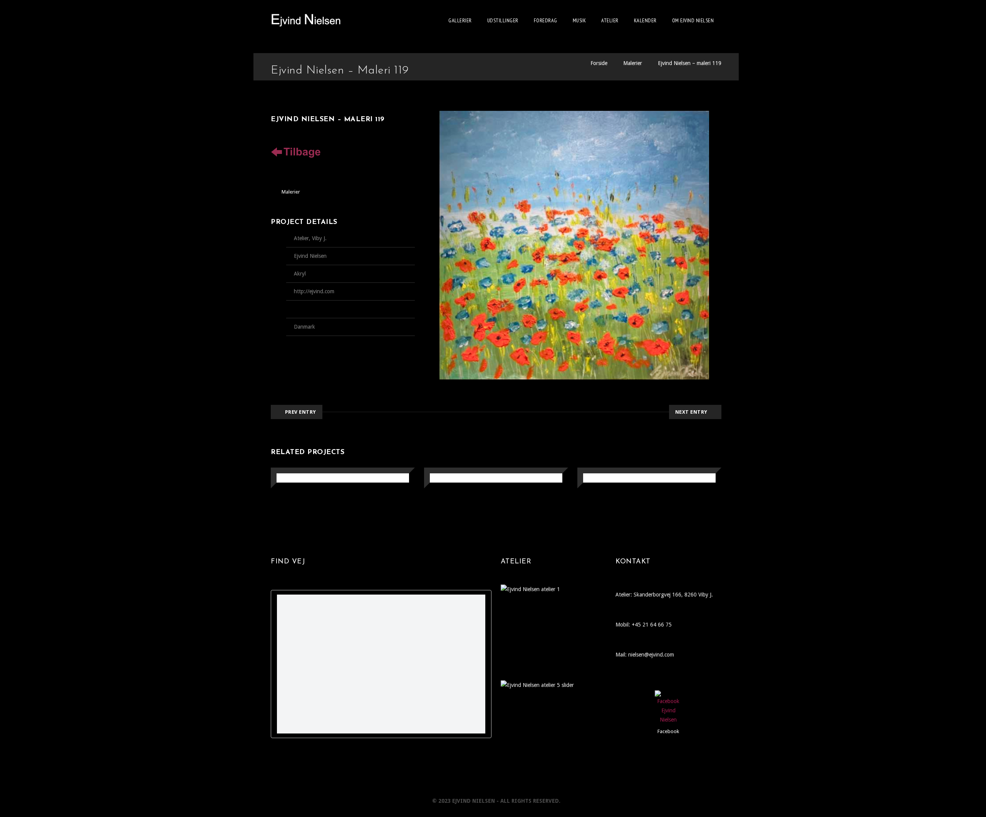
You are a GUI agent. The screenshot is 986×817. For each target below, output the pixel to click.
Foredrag (545, 20)
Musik (579, 20)
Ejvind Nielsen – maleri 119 (689, 63)
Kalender (645, 20)
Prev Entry (300, 412)
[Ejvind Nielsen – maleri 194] (286, 478)
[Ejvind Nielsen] (306, 20)
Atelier (610, 20)
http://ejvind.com (314, 291)
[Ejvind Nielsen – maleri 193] (439, 478)
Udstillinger (502, 20)
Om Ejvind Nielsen (693, 20)
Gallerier (460, 20)
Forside (598, 63)
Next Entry (691, 412)
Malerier (632, 63)
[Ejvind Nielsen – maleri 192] (592, 478)
